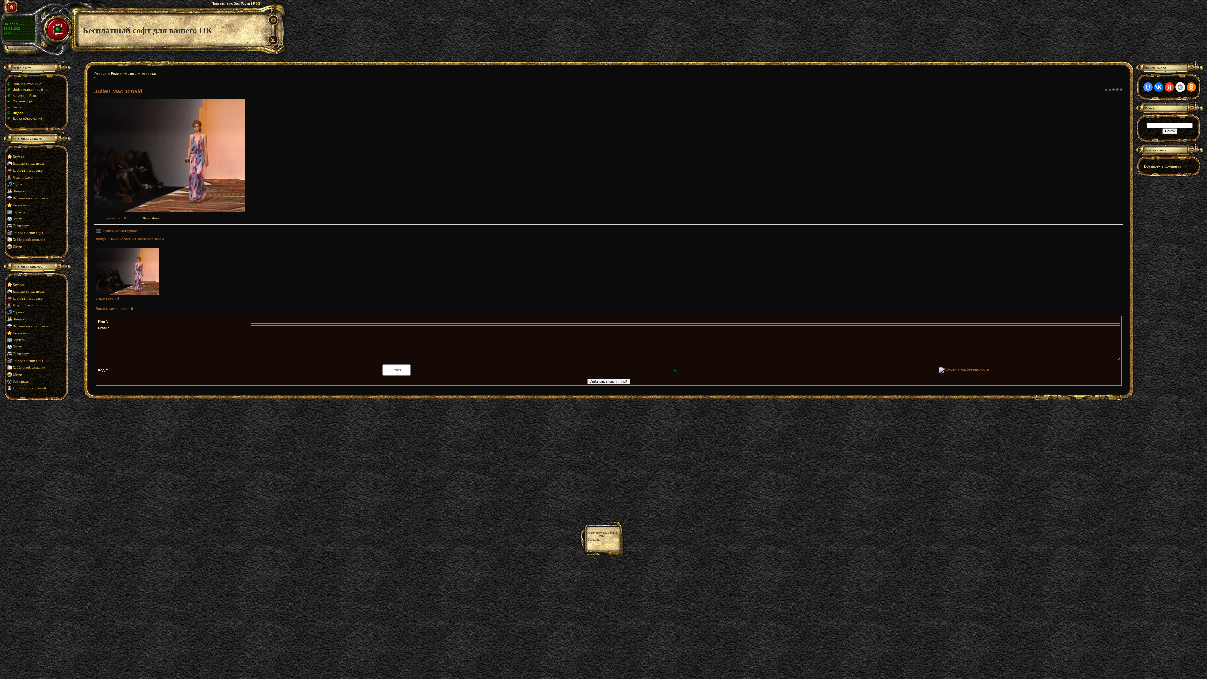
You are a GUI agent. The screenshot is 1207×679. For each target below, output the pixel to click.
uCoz (608, 543)
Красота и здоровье (27, 170)
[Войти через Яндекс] (1169, 87)
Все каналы (21, 381)
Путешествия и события (31, 198)
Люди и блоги (23, 177)
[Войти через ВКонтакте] (1158, 87)
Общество (20, 191)
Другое (18, 156)
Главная (100, 73)
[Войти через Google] (1180, 87)
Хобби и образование (29, 239)
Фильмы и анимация (28, 233)
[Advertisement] (42, 457)
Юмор (17, 246)
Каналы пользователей (29, 388)
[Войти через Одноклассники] (1191, 87)
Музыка (18, 184)
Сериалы (19, 212)
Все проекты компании (1162, 166)
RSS (256, 3)
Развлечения (22, 205)
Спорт (17, 219)
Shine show (150, 218)
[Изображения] (127, 271)
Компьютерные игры (28, 163)
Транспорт (21, 226)
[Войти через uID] (1148, 87)
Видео (116, 73)
